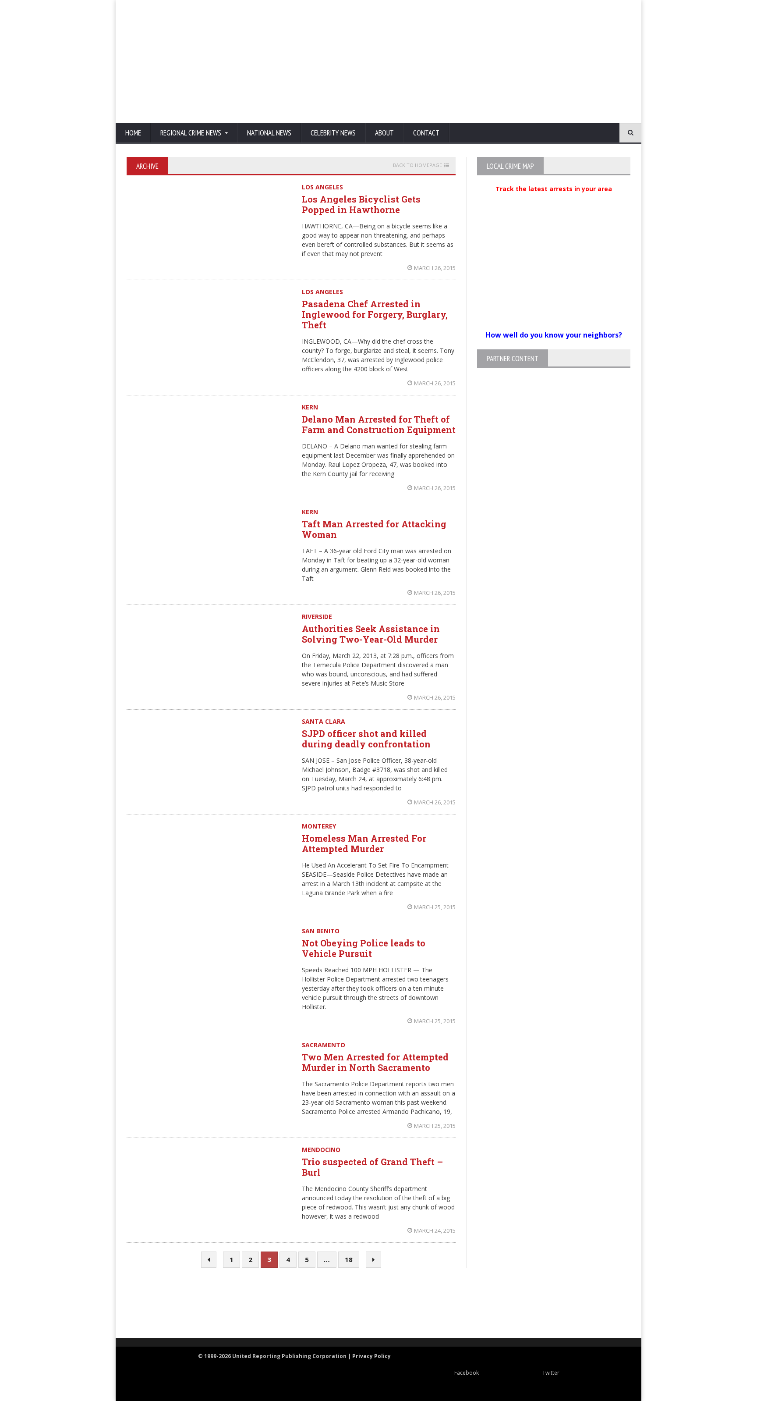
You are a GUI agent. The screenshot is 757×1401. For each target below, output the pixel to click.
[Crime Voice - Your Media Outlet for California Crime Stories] (595, 1303)
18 (349, 1259)
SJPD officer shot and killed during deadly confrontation (366, 739)
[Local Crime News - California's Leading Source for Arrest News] (205, 1303)
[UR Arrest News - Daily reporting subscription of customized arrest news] (508, 1303)
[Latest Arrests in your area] (553, 199)
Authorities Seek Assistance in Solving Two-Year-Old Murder (371, 634)
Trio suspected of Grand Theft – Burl (372, 1167)
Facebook (466, 1372)
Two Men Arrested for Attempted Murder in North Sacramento (375, 1062)
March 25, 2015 (435, 907)
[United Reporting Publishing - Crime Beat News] (146, 1303)
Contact (426, 133)
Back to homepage (417, 165)
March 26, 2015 (435, 268)
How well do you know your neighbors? (553, 335)
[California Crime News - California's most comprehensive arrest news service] (394, 1312)
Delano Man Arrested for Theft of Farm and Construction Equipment (379, 424)
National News (269, 133)
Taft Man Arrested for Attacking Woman (374, 529)
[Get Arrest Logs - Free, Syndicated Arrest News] (291, 1312)
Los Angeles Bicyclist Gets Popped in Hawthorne (361, 204)
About (384, 133)
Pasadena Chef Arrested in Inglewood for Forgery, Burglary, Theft (375, 314)
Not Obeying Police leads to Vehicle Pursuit (363, 948)
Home (133, 133)
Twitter (550, 1372)
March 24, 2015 (435, 1230)
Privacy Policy (371, 1356)
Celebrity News (333, 133)
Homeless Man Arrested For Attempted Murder (364, 843)
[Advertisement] (472, 61)
